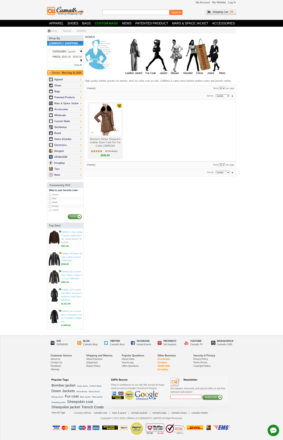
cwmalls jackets (139, 413)
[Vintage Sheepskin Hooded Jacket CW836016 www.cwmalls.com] (54, 237)
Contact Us (56, 362)
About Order (128, 359)
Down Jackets (63, 391)
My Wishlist (219, 2)
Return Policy (93, 366)
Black (55, 202)
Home (54, 31)
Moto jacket (97, 397)
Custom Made (106, 23)
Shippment (92, 362)
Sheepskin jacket (65, 407)
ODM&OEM (163, 366)
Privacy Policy (200, 359)
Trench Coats (92, 407)
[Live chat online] (273, 430)
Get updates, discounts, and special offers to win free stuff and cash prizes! (197, 390)
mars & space (119, 413)
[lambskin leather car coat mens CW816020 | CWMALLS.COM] (54, 298)
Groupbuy (162, 369)
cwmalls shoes (179, 413)
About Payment (94, 359)
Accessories (223, 23)
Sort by (210, 96)
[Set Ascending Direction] (232, 96)
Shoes (72, 23)
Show (215, 88)
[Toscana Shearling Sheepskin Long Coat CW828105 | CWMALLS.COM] (54, 316)
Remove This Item (81, 51)
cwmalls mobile (200, 413)
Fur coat (72, 396)
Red (54, 198)
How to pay (128, 362)
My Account (203, 2)
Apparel (56, 23)
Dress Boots (81, 391)
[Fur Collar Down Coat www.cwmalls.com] (105, 119)
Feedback (56, 366)
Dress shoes (94, 391)
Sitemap (55, 369)
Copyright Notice (202, 366)
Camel (55, 210)
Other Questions (130, 366)
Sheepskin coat (80, 402)
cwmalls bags (159, 413)
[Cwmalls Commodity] (65, 11)
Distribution (163, 359)
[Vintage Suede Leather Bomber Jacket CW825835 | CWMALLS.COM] (54, 259)
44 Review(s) (111, 151)
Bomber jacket (63, 385)
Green (55, 194)
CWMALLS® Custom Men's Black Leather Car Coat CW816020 (71, 296)
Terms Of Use (200, 362)
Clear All (78, 65)
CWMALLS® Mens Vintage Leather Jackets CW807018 (71, 278)
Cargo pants (82, 386)
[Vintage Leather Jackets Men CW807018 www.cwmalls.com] (54, 280)
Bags (86, 23)
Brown (55, 206)
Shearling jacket (58, 402)
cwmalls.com (100, 413)
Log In (232, 2)
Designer (162, 362)
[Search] (176, 12)
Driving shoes (57, 397)
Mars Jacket (85, 397)
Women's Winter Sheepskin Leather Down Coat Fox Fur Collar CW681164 (105, 142)
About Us (55, 359)
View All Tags (58, 412)
